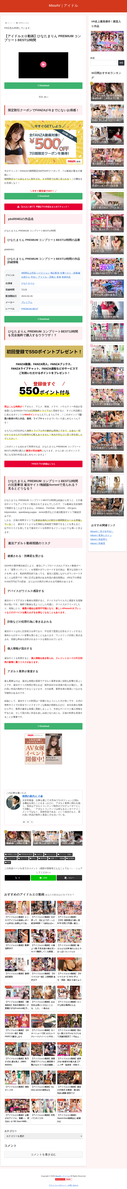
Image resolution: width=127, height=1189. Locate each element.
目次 (41, 97)
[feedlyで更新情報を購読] (28, 821)
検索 (92, 58)
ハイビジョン (43, 273)
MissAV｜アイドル (62, 1176)
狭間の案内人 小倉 (32, 796)
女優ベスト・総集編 (70, 273)
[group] (18, 839)
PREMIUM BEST (29, 309)
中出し (34, 277)
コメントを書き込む (43, 1154)
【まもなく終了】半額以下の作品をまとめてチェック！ (44, 207)
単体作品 (66, 277)
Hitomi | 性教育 (97, 543)
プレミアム (26, 302)
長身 (59, 277)
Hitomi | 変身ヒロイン (101, 535)
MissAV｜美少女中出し (101, 531)
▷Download (43, 85)
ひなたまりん (28, 283)
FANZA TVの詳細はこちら (43, 464)
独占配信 (54, 273)
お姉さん (25, 277)
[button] (78, 839)
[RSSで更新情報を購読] (31, 821)
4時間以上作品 (28, 273)
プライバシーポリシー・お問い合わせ (63, 1185)
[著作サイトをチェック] (24, 821)
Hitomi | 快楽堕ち (98, 539)
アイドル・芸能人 (47, 277)
